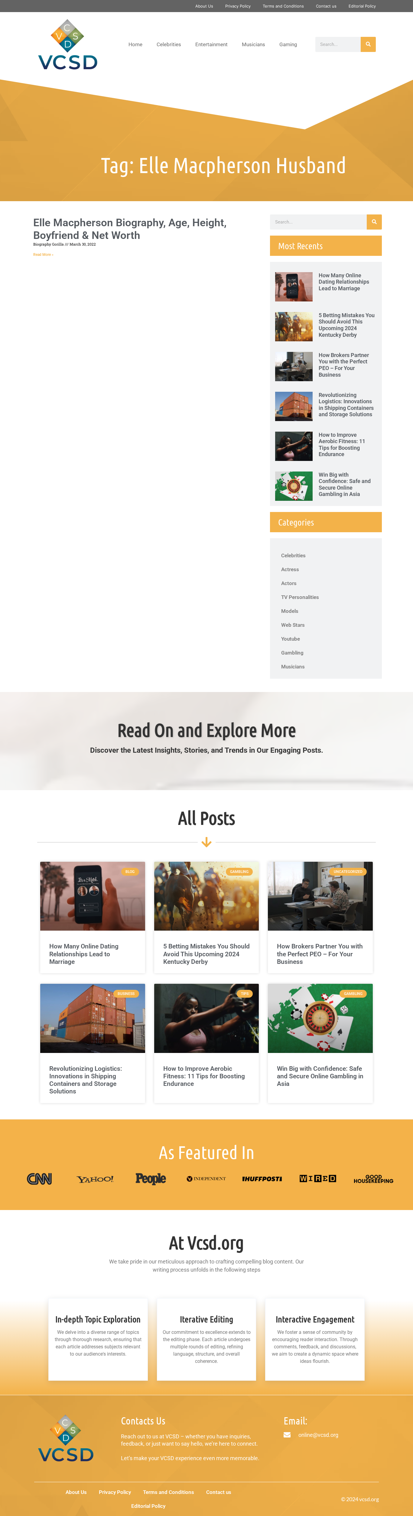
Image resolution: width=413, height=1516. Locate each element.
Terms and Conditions (283, 6)
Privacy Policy (238, 6)
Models (289, 611)
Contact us (326, 6)
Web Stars (293, 625)
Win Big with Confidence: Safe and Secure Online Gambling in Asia (345, 484)
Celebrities (169, 44)
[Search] (368, 44)
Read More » (43, 255)
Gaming (288, 44)
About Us (204, 6)
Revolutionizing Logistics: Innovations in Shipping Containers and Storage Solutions (346, 405)
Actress (290, 569)
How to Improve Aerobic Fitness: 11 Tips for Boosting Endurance (342, 445)
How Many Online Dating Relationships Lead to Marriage (344, 281)
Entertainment (211, 44)
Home (135, 44)
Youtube (290, 639)
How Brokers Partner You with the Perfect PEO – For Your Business (344, 365)
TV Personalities (300, 597)
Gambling (292, 653)
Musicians (253, 44)
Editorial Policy (362, 6)
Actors (289, 583)
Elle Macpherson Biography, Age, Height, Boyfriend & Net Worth (129, 229)
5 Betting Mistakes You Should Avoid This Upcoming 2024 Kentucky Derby (347, 325)
